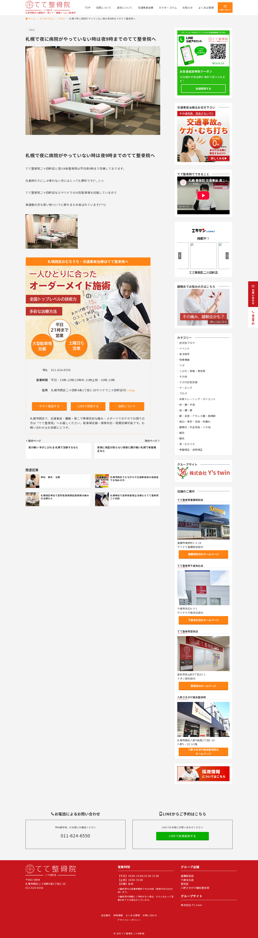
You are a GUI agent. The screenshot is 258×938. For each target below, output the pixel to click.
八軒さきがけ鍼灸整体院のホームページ (203, 751)
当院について (127, 406)
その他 (183, 376)
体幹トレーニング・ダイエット (197, 399)
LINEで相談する (88, 406)
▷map (130, 390)
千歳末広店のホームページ (203, 620)
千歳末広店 (187, 880)
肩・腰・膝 (185, 410)
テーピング (185, 388)
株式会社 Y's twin (191, 905)
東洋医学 (184, 354)
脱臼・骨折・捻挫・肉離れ (195, 421)
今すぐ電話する (49, 406)
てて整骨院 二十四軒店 (133, 933)
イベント (184, 348)
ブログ (31, 29)
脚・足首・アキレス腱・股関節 (197, 416)
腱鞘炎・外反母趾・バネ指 (195, 427)
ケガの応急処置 (188, 382)
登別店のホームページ (203, 686)
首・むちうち (187, 444)
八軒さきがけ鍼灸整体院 (195, 888)
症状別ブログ (187, 343)
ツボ (182, 365)
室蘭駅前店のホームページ (203, 554)
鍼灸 (182, 432)
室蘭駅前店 (187, 876)
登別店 (184, 883)
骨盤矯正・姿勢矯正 (191, 449)
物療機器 (184, 359)
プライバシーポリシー (129, 919)
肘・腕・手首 (187, 404)
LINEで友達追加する (182, 836)
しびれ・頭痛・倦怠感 (192, 371)
